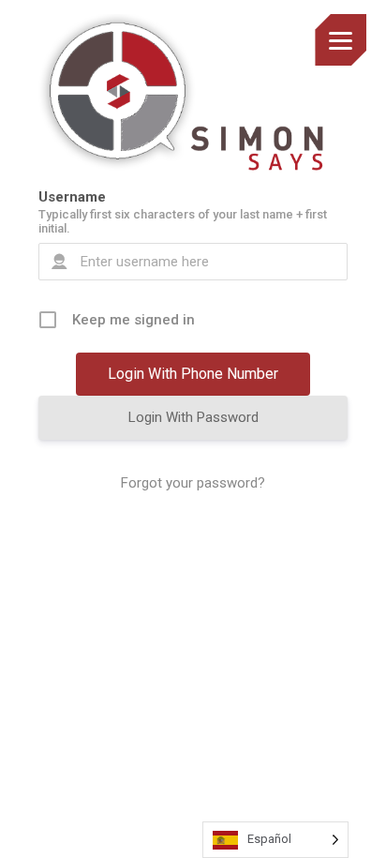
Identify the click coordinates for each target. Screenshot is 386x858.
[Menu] (340, 40)
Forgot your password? (193, 482)
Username (72, 196)
